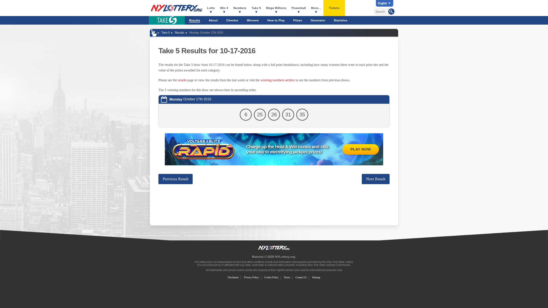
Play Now (360, 149)
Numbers (239, 8)
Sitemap (316, 277)
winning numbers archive (278, 80)
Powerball (299, 8)
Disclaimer (233, 277)
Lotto (211, 8)
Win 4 (224, 8)
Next (375, 179)
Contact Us (301, 277)
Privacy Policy (251, 277)
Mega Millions (276, 8)
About (213, 20)
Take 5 (256, 8)
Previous (175, 179)
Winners (253, 20)
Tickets (334, 8)
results (182, 80)
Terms (287, 277)
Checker (232, 20)
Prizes (297, 20)
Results (194, 20)
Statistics (340, 20)
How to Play (276, 20)
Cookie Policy (271, 277)
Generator (318, 20)
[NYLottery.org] (176, 8)
